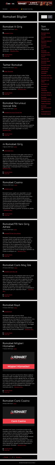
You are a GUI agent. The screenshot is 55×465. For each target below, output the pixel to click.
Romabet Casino (13, 182)
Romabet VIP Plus (46, 75)
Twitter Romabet (12, 65)
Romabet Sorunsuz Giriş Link (45, 46)
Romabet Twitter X (46, 95)
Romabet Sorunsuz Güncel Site (46, 107)
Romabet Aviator (46, 65)
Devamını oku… (14, 51)
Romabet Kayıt (11, 305)
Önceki (5, 457)
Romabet (5, 9)
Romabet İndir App (46, 77)
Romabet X (44, 86)
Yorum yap (6, 56)
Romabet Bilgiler (14, 9)
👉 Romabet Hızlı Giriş (26, 9)
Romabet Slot (45, 58)
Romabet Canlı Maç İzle (17, 265)
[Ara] (50, 16)
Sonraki (19, 457)
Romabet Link (45, 84)
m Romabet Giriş (13, 144)
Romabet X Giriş (12, 26)
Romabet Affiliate (46, 92)
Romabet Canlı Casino (16, 401)
